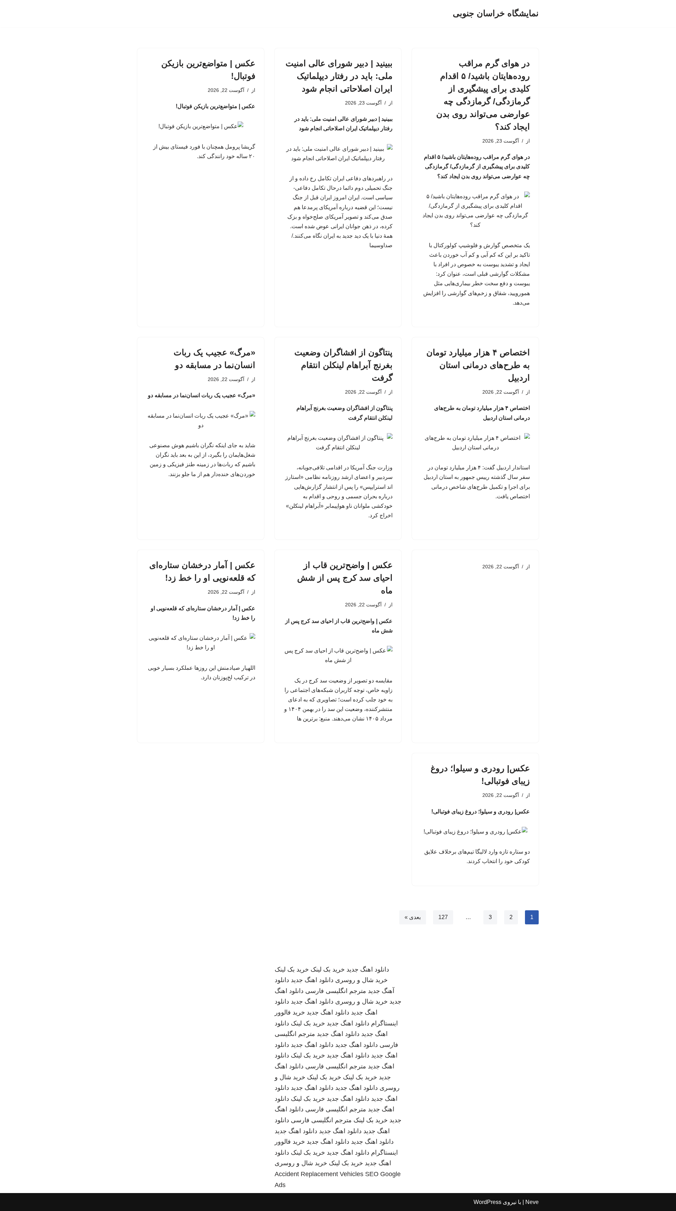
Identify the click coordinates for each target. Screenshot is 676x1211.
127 (443, 917)
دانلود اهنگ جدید (367, 969)
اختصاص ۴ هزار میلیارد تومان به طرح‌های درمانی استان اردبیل (478, 365)
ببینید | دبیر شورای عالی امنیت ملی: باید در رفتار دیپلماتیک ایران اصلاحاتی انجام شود (339, 75)
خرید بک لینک (328, 969)
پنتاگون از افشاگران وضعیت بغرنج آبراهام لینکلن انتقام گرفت (343, 365)
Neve (532, 1202)
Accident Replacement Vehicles (319, 1174)
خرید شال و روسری (361, 980)
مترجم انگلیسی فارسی (335, 990)
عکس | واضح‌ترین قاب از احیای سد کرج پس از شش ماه (345, 577)
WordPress (487, 1202)
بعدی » (413, 917)
